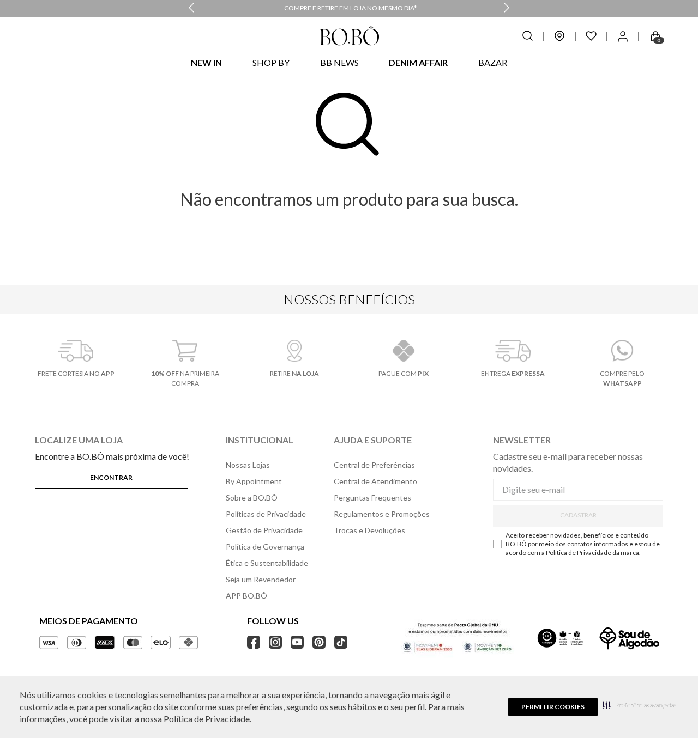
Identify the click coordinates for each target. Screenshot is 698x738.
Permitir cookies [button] (553, 707)
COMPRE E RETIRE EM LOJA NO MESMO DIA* (350, 8)
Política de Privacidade (578, 552)
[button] (639, 704)
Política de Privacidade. (207, 718)
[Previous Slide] (191, 8)
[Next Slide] (507, 8)
